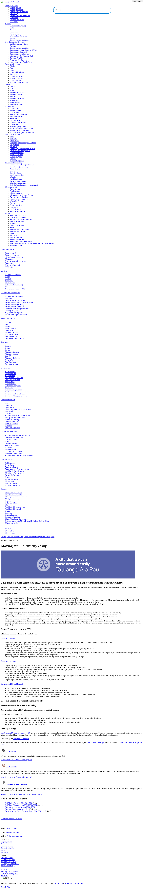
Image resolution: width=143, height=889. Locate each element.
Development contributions (19, 54)
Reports (12, 223)
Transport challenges (17, 98)
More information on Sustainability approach (16, 777)
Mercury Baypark (16, 157)
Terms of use (58, 883)
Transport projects (16, 94)
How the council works (18, 217)
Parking (12, 86)
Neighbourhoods (16, 179)
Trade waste (14, 74)
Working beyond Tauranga (16, 784)
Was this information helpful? (11, 819)
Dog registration (15, 80)
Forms (12, 233)
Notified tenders (15, 209)
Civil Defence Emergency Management (24, 185)
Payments (13, 235)
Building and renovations (19, 44)
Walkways (13, 139)
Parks (12, 137)
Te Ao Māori (11, 752)
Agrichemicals (15, 120)
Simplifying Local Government (21, 241)
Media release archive (17, 211)
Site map (79, 883)
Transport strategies (16, 92)
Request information (17, 239)
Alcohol (13, 66)
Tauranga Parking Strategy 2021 (16, 809)
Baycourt (4, 870)
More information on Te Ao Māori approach (16, 760)
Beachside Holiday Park (9, 874)
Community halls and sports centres (22, 149)
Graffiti (12, 38)
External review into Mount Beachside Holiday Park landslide (32, 243)
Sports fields (14, 141)
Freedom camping (16, 104)
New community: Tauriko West (21, 62)
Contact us (9, 529)
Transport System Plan (21, 739)
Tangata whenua (15, 173)
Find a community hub (15, 836)
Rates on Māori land (17, 20)
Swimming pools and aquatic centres (23, 143)
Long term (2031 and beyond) (12, 684)
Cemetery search (7, 846)
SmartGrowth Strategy (96, 742)
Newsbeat (4, 876)
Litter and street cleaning (18, 36)
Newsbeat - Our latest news (19, 199)
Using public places (17, 72)
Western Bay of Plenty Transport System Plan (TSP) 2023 (25, 811)
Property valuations (16, 10)
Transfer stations (6, 844)
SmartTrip (13, 96)
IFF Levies (14, 22)
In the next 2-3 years (8, 638)
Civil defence (14, 112)
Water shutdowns (16, 193)
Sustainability (14, 118)
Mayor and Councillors (18, 215)
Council (8, 213)
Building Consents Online (10, 864)
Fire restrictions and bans (18, 114)
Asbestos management (18, 122)
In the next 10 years (8, 661)
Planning (13, 46)
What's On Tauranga (17, 201)
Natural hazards (15, 110)
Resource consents (16, 78)
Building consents (16, 76)
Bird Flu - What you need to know (22, 133)
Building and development (14, 42)
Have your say (10, 533)
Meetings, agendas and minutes (21, 219)
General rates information (19, 12)
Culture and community (13, 163)
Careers (3, 850)
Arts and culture (15, 169)
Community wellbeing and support (22, 165)
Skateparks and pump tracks (20, 151)
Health (12, 70)
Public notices (15, 189)
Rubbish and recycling (18, 26)
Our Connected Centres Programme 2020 (16, 733)
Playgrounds (14, 145)
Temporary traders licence (19, 82)
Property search (15, 8)
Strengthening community (19, 167)
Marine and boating (17, 153)
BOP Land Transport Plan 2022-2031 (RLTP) (21, 805)
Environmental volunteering (19, 131)
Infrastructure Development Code (21, 56)
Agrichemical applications (19, 197)
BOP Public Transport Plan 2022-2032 (19, 803)
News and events (11, 187)
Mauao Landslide (16, 245)
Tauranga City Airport (8, 862)
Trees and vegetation (17, 116)
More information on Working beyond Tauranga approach (21, 794)
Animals (13, 30)
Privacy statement (70, 883)
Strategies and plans (17, 221)
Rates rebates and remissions (20, 16)
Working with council (17, 231)
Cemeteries (14, 32)
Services (8, 24)
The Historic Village (8, 866)
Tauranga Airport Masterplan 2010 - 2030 (20, 807)
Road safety (14, 100)
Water (12, 28)
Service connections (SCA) (19, 40)
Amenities (13, 147)
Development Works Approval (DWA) (23, 50)
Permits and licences (12, 64)
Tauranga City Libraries (9, 872)
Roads (12, 90)
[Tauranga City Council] (10, 2)
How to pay (14, 14)
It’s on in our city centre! (18, 181)
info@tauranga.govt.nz (13, 832)
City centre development (18, 60)
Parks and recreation (12, 135)
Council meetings (16, 205)
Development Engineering (19, 52)
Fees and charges (16, 237)
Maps (12, 227)
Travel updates (15, 102)
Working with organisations (19, 229)
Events (12, 171)
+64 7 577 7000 (11, 828)
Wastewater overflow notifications (22, 129)
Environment (10, 106)
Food (12, 68)
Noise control (14, 34)
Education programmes (18, 126)
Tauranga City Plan (16, 58)
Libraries (13, 159)
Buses (12, 88)
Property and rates (11, 6)
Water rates (14, 18)
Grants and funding (16, 175)
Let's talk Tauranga (7, 858)
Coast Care (14, 124)
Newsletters (14, 207)
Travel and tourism (16, 155)
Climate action (15, 108)
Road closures (15, 191)
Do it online (9, 531)
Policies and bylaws (17, 225)
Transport (8, 84)
